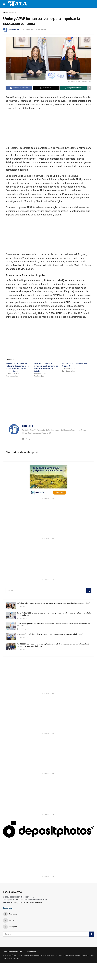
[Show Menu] (4, 4)
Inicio (5, 13)
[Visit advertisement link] (48, 481)
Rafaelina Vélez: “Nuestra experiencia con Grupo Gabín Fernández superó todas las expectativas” (53, 603)
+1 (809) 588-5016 (18, 902)
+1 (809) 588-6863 (34, 902)
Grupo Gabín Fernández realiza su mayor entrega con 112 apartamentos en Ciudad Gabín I (50, 634)
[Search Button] (88, 590)
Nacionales (12, 13)
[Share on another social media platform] (89, 88)
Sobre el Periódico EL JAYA (12, 952)
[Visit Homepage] (17, 3)
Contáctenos (31, 952)
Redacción (15, 30)
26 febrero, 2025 (28, 30)
